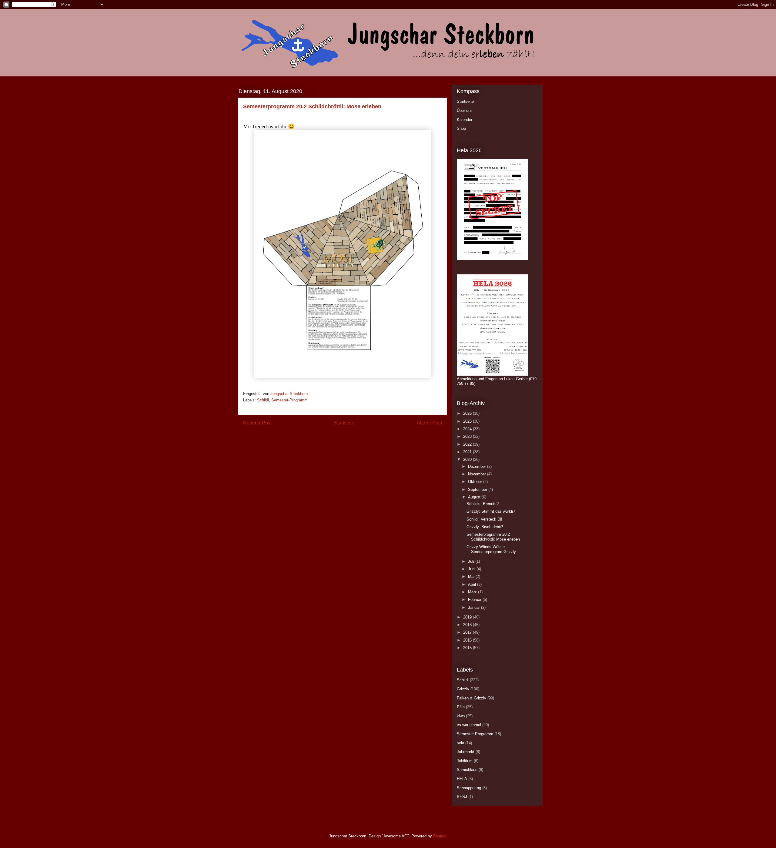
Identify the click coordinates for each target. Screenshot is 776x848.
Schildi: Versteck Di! (484, 519)
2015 (468, 647)
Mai (472, 576)
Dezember (477, 466)
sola (460, 743)
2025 (468, 421)
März (473, 592)
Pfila (461, 707)
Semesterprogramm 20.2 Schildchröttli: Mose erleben (493, 536)
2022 (468, 444)
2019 (468, 617)
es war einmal (469, 724)
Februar (475, 599)
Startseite (344, 422)
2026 (468, 413)
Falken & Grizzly (471, 698)
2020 (468, 459)
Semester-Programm (289, 400)
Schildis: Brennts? (483, 503)
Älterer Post (429, 422)
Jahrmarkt (465, 751)
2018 (468, 624)
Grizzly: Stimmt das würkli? (491, 511)
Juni (472, 569)
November (477, 474)
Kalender (464, 119)
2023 (468, 436)
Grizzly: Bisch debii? (485, 527)
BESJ (462, 796)
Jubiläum (465, 761)
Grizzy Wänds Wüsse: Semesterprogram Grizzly (491, 549)
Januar (474, 607)
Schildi (263, 400)
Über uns (465, 110)
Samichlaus (467, 769)
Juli (471, 561)
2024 (468, 429)
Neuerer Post (257, 422)
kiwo (461, 716)
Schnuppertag (469, 788)
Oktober (475, 481)
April (472, 584)
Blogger (439, 836)
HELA (462, 778)
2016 (468, 640)
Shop (461, 128)
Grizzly (463, 689)
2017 (468, 632)
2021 (468, 452)
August (475, 497)
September (478, 489)
